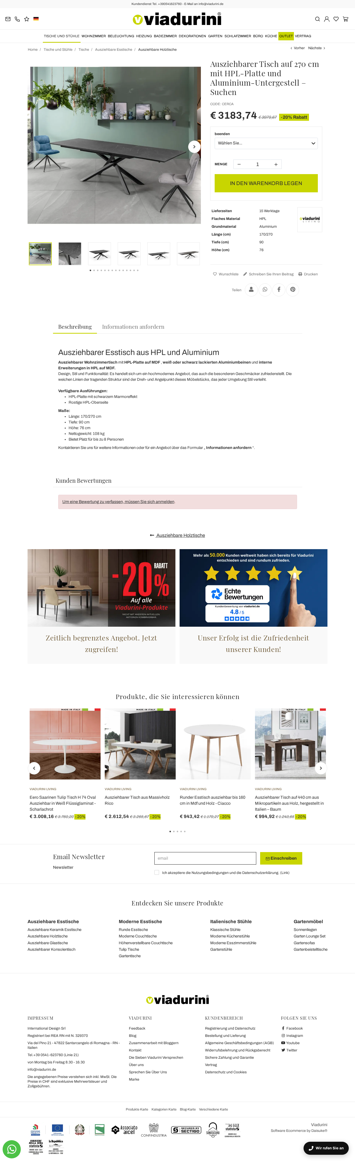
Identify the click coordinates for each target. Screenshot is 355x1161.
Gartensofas (304, 943)
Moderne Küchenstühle (230, 936)
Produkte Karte (137, 1109)
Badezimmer (165, 36)
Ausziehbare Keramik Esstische (54, 930)
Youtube (293, 1043)
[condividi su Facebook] (278, 289)
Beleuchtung (121, 36)
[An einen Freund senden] (251, 289)
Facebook (294, 1028)
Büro (258, 36)
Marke (134, 1079)
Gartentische (130, 956)
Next (194, 147)
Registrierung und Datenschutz (230, 1028)
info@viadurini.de (42, 1069)
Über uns (136, 1065)
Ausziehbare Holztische (180, 535)
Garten (215, 36)
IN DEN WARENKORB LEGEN (266, 183)
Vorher (299, 48)
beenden (222, 134)
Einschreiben (283, 858)
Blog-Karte (188, 1109)
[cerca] (317, 19)
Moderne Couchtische (138, 936)
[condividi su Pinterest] (292, 289)
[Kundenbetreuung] (17, 19)
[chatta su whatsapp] (12, 1149)
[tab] (75, 327)
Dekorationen (192, 36)
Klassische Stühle (225, 930)
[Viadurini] (177, 18)
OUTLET (286, 36)
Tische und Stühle (62, 36)
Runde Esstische (133, 930)
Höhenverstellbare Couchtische (146, 943)
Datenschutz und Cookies (226, 1072)
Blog (132, 1036)
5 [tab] (189, 835)
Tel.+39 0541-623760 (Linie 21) (53, 1055)
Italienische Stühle (231, 921)
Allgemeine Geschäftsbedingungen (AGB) (239, 1043)
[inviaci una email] (8, 19)
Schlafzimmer (238, 36)
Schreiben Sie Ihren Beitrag (271, 274)
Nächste (315, 48)
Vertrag (303, 36)
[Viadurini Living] (310, 219)
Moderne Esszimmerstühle (233, 943)
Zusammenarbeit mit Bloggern (154, 1043)
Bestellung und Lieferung (225, 1036)
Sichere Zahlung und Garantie (229, 1058)
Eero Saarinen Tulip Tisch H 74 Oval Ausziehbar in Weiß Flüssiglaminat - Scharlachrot (63, 803)
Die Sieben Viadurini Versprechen (156, 1058)
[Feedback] (26, 19)
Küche (271, 36)
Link (284, 873)
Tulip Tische (129, 949)
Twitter (291, 1050)
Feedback (137, 1028)
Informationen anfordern (133, 326)
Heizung (144, 36)
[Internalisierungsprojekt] (68, 1130)
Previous (34, 147)
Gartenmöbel (308, 921)
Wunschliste (228, 274)
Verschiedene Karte (213, 1109)
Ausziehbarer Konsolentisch (51, 949)
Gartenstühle (221, 949)
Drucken (310, 274)
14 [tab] (142, 274)
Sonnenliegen (305, 930)
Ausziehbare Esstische (53, 921)
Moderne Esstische (140, 921)
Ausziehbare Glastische (48, 943)
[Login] (327, 19)
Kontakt (135, 1050)
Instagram (294, 1036)
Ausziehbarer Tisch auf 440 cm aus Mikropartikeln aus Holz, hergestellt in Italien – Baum (289, 803)
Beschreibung (75, 326)
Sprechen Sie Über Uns (148, 1072)
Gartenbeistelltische (310, 949)
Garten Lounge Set (309, 936)
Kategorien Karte (164, 1109)
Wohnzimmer (94, 36)
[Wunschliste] (87, 734)
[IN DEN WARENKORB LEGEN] (162, 721)
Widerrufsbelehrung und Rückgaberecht (237, 1050)
